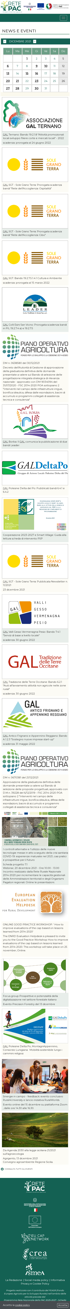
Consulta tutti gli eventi (19, 1169)
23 (36, 80)
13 (7, 73)
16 (36, 73)
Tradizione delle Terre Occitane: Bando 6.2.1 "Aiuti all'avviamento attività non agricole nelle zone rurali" (34, 685)
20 (8, 80)
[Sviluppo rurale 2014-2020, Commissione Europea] (41, 9)
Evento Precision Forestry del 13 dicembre (29, 1004)
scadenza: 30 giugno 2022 (19, 639)
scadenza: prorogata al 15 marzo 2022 (26, 282)
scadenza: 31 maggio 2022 (19, 743)
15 (27, 73)
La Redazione (13, 1280)
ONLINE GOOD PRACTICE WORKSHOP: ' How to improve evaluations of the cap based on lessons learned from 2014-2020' (33, 928)
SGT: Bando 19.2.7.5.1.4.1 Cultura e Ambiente (32, 278)
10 (45, 66)
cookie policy (22, 1305)
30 (36, 88)
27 (8, 88)
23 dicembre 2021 (14, 589)
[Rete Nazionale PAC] (11, 12)
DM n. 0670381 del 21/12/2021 (20, 777)
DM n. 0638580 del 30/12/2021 (21, 363)
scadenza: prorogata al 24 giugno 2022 (27, 142)
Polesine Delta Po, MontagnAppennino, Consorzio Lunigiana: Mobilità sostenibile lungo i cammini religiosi (32, 1050)
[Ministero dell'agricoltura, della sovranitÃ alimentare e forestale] (30, 9)
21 (17, 80)
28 (17, 88)
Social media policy (36, 1280)
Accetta (63, 1305)
